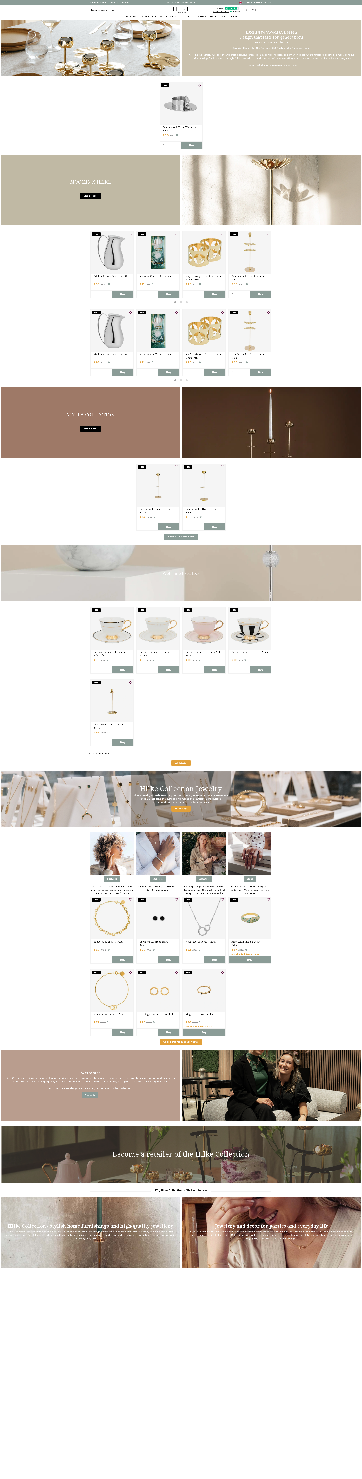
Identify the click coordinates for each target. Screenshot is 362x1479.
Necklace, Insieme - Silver (201, 941)
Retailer (125, 2)
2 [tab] (181, 302)
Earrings (204, 878)
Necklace (112, 878)
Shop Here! (90, 196)
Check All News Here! (181, 536)
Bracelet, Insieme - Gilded (109, 1014)
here (252, 893)
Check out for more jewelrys (181, 1042)
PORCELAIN (172, 17)
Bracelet (157, 878)
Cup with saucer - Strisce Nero (249, 652)
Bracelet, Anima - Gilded (108, 941)
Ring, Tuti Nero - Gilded (200, 1014)
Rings (250, 878)
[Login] (245, 10)
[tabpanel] (112, 264)
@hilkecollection (196, 1190)
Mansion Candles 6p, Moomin (157, 276)
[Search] (112, 10)
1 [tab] (175, 302)
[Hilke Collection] (181, 10)
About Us (90, 1094)
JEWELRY (188, 17)
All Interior (181, 762)
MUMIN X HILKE (207, 17)
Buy (191, 145)
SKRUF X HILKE (229, 17)
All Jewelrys (181, 808)
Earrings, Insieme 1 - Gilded (156, 1014)
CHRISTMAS (131, 17)
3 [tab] (186, 302)
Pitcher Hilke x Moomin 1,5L (111, 276)
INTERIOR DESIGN (152, 17)
